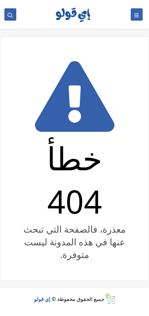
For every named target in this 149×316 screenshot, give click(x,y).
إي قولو (42, 299)
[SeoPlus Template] (109, 298)
